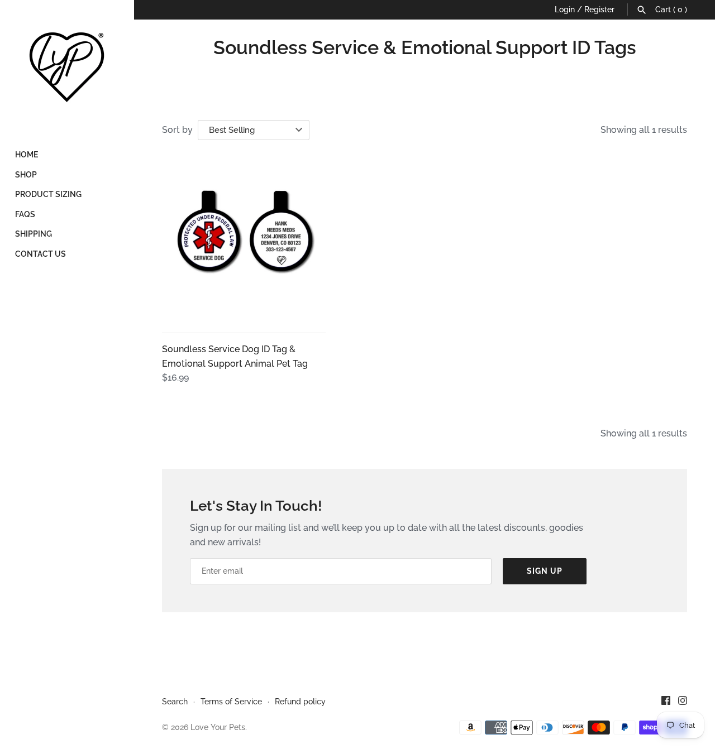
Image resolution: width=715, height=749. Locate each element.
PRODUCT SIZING (48, 194)
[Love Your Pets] (67, 67)
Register (599, 9)
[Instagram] (682, 702)
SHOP (26, 174)
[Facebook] (665, 702)
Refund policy (300, 701)
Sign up (545, 570)
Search (175, 701)
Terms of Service (231, 701)
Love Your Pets (217, 727)
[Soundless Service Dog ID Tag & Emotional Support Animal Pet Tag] (244, 238)
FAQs (25, 214)
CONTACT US (40, 253)
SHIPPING (33, 233)
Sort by (177, 129)
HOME (26, 154)
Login (565, 9)
